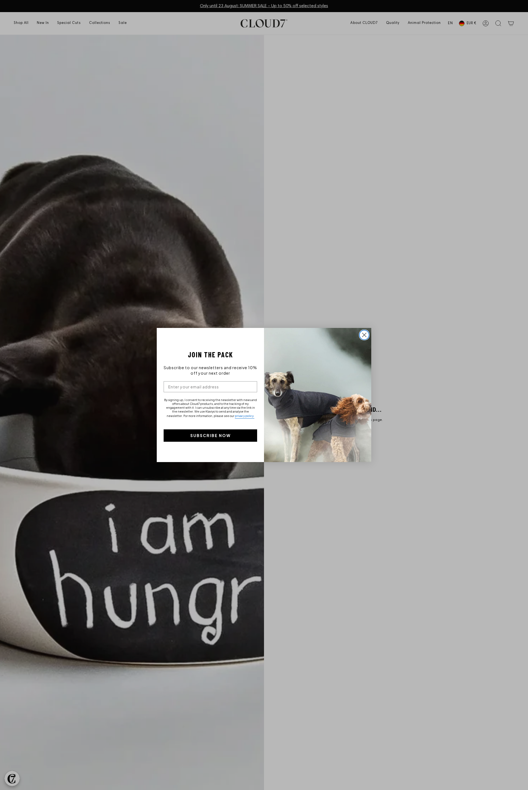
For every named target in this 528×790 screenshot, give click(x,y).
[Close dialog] (364, 335)
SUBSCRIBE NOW (210, 435)
